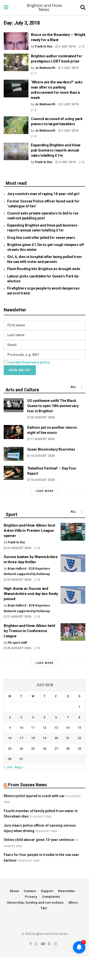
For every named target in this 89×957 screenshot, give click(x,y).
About (14, 891)
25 (33, 748)
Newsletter (66, 891)
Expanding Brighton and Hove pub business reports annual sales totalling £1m (56, 150)
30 (9, 759)
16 (9, 738)
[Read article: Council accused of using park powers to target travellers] (16, 125)
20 (56, 738)
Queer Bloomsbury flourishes (51, 449)
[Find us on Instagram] (55, 944)
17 (21, 738)
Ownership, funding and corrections (35, 902)
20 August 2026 (42, 417)
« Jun (8, 767)
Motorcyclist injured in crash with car (34, 796)
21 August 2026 (18, 616)
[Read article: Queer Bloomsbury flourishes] (13, 454)
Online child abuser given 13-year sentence (39, 840)
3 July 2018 (67, 46)
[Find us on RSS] (49, 944)
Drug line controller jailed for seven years (41, 238)
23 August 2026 (18, 548)
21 (67, 738)
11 (33, 727)
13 (56, 727)
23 (9, 748)
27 (56, 748)
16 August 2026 (42, 455)
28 (67, 748)
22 (79, 738)
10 (21, 727)
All (73, 387)
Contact (30, 891)
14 (67, 727)
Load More (44, 491)
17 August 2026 (42, 439)
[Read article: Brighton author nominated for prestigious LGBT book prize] (16, 62)
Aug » (19, 767)
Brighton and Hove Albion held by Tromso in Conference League (29, 630)
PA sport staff (17, 642)
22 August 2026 (18, 579)
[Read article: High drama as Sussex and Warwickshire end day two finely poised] (73, 595)
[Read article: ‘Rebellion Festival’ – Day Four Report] (13, 473)
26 (44, 748)
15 (79, 727)
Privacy (31, 896)
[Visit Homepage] (44, 7)
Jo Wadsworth (45, 68)
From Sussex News (27, 784)
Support (47, 891)
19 (44, 738)
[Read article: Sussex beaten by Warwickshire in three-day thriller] (73, 563)
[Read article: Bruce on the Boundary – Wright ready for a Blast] (16, 41)
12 (44, 727)
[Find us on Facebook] (30, 944)
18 (33, 738)
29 (79, 748)
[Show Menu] (6, 7)
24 (21, 748)
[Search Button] (82, 7)
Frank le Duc (43, 46)
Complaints (51, 896)
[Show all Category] (81, 386)
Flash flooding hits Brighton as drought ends (43, 269)
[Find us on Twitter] (36, 944)
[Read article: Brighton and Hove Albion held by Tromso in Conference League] (73, 632)
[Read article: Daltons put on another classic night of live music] (13, 432)
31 (21, 759)
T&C (44, 908)
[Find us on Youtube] (43, 944)
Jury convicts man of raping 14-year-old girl (43, 194)
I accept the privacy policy (29, 362)
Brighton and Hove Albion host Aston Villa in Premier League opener (29, 530)
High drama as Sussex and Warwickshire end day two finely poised (31, 593)
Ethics (73, 902)
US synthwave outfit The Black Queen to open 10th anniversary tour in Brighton (53, 406)
